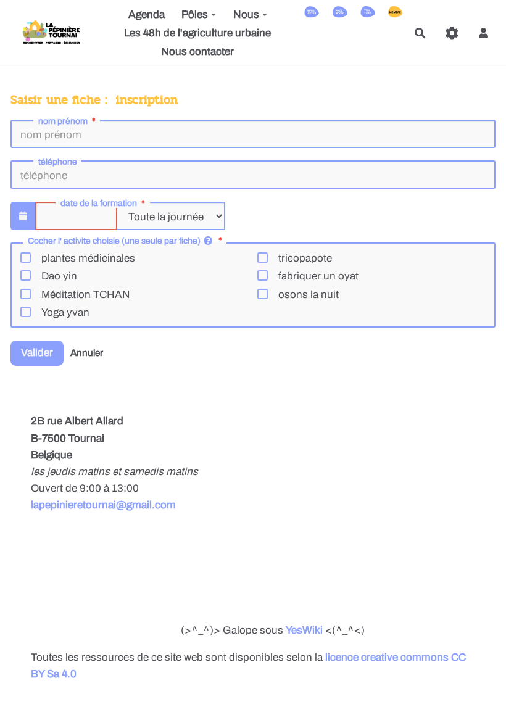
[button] (483, 33)
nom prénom (63, 121)
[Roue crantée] (452, 33)
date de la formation (98, 203)
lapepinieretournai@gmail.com (103, 505)
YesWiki (304, 630)
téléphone (57, 162)
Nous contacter (197, 51)
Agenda (146, 14)
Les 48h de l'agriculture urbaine (197, 33)
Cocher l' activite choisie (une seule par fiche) (114, 241)
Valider (37, 352)
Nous (246, 14)
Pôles (194, 14)
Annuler (86, 353)
